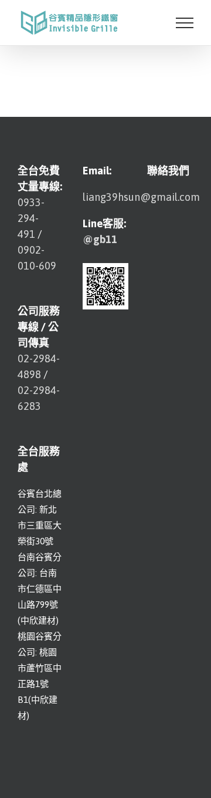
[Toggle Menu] (184, 23)
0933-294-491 (31, 218)
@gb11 (100, 239)
